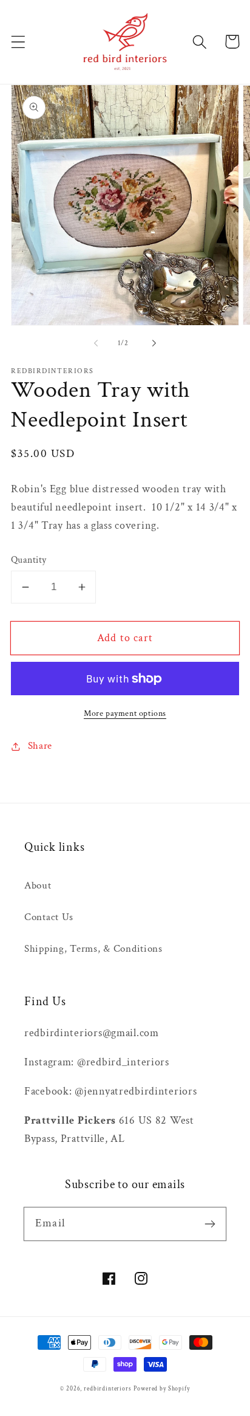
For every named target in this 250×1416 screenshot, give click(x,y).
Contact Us (48, 917)
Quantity (29, 560)
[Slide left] (96, 342)
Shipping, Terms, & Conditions (93, 948)
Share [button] (40, 745)
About (38, 885)
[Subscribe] (210, 1224)
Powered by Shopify (161, 1389)
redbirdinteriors (107, 1389)
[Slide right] (154, 342)
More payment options (125, 713)
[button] (18, 42)
